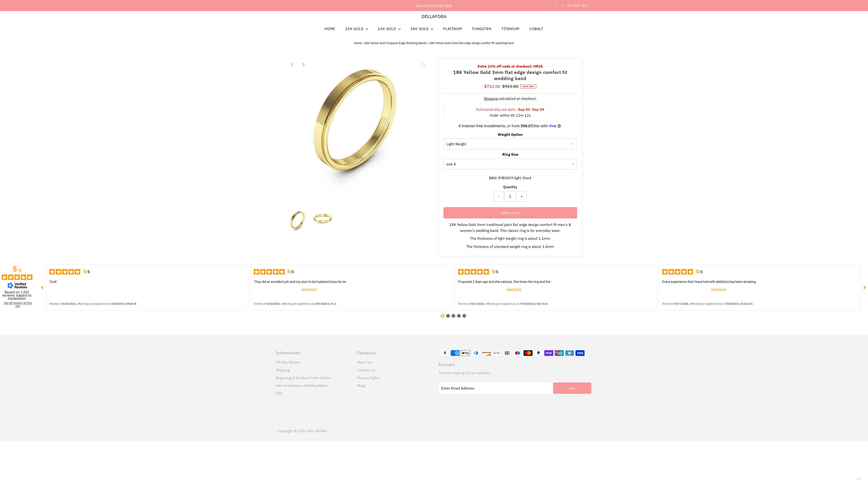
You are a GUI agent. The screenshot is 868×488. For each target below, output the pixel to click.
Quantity (510, 187)
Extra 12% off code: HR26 (434, 5)
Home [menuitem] (330, 28)
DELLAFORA (434, 16)
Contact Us (366, 370)
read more (309, 289)
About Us (364, 362)
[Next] (303, 65)
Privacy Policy (368, 377)
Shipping (491, 98)
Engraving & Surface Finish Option (303, 377)
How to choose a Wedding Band (301, 385)
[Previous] (292, 65)
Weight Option (510, 134)
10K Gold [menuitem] (355, 28)
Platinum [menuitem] (452, 28)
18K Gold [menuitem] (420, 28)
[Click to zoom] (423, 65)
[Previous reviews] (42, 287)
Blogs (361, 385)
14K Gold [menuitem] (387, 28)
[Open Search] (556, 6)
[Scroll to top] (858, 478)
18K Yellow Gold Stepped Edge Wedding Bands (395, 43)
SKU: (493, 178)
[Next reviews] (864, 287)
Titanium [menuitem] (510, 28)
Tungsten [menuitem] (481, 28)
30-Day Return (288, 362)
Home (358, 43)
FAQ (279, 393)
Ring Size (510, 154)
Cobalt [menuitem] (536, 28)
